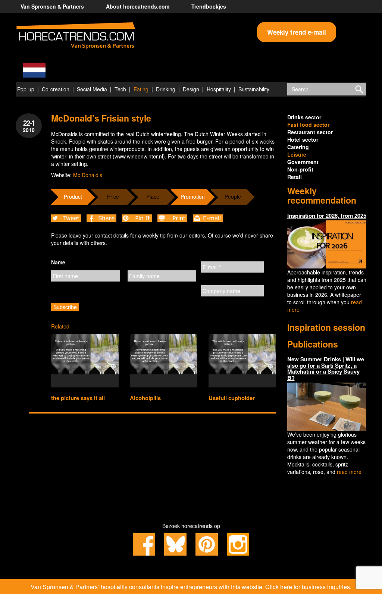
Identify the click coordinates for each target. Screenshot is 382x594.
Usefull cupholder (232, 398)
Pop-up (25, 89)
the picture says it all (78, 398)
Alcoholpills (145, 398)
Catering (298, 147)
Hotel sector (302, 139)
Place (152, 196)
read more (349, 471)
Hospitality (219, 89)
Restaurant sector (310, 132)
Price (113, 196)
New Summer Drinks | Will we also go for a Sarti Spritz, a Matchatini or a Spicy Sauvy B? (325, 368)
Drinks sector (304, 117)
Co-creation (55, 89)
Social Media (92, 89)
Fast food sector (308, 124)
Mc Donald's (87, 175)
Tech (120, 89)
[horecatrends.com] (76, 36)
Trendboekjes (208, 6)
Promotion (193, 196)
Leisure (296, 154)
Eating (141, 89)
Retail (294, 176)
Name (58, 262)
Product (73, 196)
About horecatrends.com (137, 6)
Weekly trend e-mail (296, 32)
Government (303, 162)
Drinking (165, 89)
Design (191, 89)
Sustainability (253, 89)
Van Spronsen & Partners (52, 6)
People (233, 196)
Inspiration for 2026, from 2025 (326, 215)
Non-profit (300, 169)
